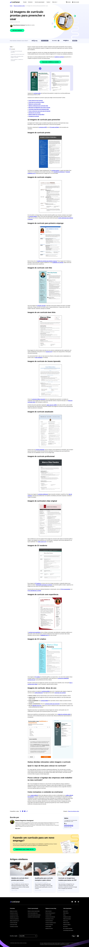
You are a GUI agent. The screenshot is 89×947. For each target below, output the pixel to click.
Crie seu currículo (17, 30)
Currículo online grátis (13, 922)
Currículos (30, 2)
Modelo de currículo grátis (35, 104)
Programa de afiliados (66, 924)
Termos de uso (65, 920)
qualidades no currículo (57, 262)
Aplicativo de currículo (49, 928)
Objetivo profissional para (38, 105)
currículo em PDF (43, 127)
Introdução (13, 49)
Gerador (25, 2)
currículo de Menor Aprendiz (38, 399)
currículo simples (33, 216)
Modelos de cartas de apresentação (34, 911)
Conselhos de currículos (14, 926)
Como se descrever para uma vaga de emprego (39, 111)
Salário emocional (48, 911)
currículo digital (44, 700)
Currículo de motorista (49, 924)
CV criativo (37, 676)
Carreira (48, 2)
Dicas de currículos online (73, 811)
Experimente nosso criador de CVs (24, 849)
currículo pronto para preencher (52, 703)
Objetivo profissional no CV (14, 920)
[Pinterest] (78, 901)
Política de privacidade (67, 918)
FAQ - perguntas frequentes (67, 928)
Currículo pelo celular (13, 924)
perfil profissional (39, 692)
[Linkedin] (75, 901)
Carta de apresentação (39, 2)
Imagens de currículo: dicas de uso (17, 54)
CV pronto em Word (54, 127)
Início (11, 5)
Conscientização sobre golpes (68, 930)
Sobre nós (54, 2)
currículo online (37, 93)
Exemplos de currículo (34, 116)
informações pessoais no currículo (44, 584)
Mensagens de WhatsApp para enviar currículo (39, 107)
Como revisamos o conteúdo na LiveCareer (17, 60)
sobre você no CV (42, 541)
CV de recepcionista (65, 589)
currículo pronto (55, 170)
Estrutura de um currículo (34, 112)
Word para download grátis (39, 109)
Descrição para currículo (49, 918)
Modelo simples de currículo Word (36, 114)
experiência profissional (59, 171)
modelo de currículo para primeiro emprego (47, 261)
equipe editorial (34, 795)
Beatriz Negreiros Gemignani (19, 25)
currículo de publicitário (63, 678)
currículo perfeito (46, 691)
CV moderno (38, 583)
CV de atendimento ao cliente (34, 590)
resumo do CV (49, 351)
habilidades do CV (44, 635)
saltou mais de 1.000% (52, 405)
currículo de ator (31, 679)
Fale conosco (65, 926)
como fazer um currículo (60, 692)
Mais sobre (17, 828)
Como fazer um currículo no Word (36, 102)
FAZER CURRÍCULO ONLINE (50, 151)
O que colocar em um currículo (36, 100)
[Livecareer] (15, 901)
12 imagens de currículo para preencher (16, 52)
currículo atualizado (39, 449)
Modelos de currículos (13, 911)
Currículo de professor (49, 920)
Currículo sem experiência (14, 918)
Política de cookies (66, 922)
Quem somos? (65, 911)
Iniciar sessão (76, 2)
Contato (69, 2)
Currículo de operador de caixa (50, 922)
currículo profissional (43, 494)
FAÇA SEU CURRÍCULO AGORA (50, 62)
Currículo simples (48, 926)
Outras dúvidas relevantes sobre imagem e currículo (17, 57)
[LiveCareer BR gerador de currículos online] (15, 2)
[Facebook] (72, 901)
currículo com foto (41, 305)
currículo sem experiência (34, 632)
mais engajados (38, 357)
